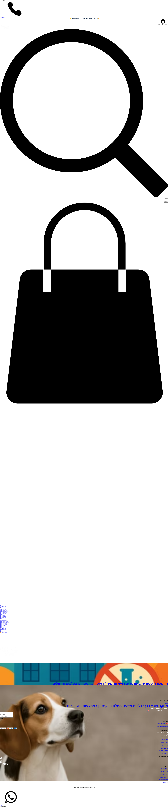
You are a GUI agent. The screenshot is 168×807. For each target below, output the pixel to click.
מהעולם (166, 703)
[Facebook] (1, 759)
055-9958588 (161, 723)
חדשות (166, 681)
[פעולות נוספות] (167, 680)
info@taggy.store (162, 726)
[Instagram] (1, 761)
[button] (84, 404)
